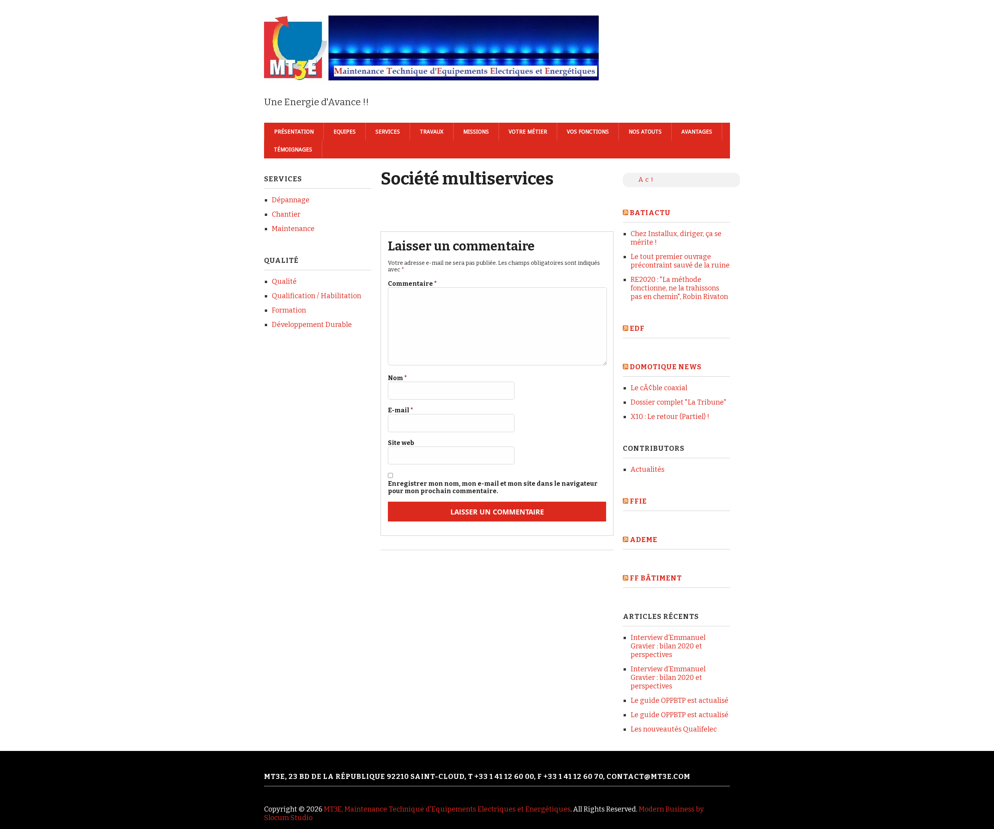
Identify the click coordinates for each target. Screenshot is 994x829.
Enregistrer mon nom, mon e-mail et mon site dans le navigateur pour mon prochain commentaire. (493, 487)
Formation (289, 310)
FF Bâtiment (656, 578)
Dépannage (290, 200)
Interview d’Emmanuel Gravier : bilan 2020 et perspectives (668, 646)
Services (387, 132)
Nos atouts (645, 132)
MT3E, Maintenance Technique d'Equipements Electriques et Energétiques (447, 809)
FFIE (638, 501)
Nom (397, 378)
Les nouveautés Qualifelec (674, 729)
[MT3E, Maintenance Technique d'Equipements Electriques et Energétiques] (432, 71)
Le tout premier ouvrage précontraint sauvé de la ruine (680, 260)
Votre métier (528, 132)
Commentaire (412, 283)
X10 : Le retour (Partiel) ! (670, 416)
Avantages (696, 132)
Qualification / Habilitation (316, 296)
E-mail (400, 410)
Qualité (284, 281)
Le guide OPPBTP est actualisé (679, 700)
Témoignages (293, 149)
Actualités (647, 469)
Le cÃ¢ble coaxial (659, 388)
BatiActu (650, 213)
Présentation (294, 132)
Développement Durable (312, 324)
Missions (476, 132)
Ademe (643, 539)
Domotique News (666, 367)
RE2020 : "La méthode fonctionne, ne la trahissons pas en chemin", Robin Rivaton (679, 288)
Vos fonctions (588, 132)
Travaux (431, 132)
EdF (637, 328)
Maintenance (293, 228)
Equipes (345, 132)
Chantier (286, 214)
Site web (401, 443)
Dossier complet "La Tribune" (678, 402)
